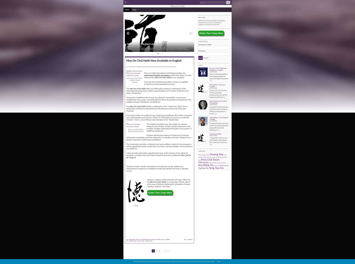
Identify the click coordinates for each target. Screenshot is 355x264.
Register (214, 162)
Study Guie (216, 165)
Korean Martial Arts (208, 157)
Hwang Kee (170, 66)
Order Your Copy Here (160, 192)
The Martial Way (215, 134)
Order (174, 66)
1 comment (189, 239)
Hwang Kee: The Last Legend (142, 43)
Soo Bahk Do (205, 165)
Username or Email (204, 44)
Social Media (223, 162)
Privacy (210, 162)
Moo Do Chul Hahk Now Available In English (154, 62)
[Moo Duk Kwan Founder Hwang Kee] (203, 104)
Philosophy (160, 239)
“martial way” (173, 106)
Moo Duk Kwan (152, 239)
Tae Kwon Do (133, 241)
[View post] (159, 33)
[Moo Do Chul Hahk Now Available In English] (203, 72)
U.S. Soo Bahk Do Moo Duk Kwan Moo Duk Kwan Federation (142, 66)
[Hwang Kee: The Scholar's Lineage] (203, 121)
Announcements (162, 66)
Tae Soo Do (140, 241)
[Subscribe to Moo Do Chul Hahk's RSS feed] (126, 2)
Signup (218, 162)
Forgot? (205, 58)
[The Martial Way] (203, 137)
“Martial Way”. (174, 120)
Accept (219, 261)
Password (201, 51)
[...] (211, 81)
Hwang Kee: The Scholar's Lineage (218, 118)
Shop (135, 10)
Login (214, 157)
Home (127, 10)
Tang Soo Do (149, 241)
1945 (199, 154)
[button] (128, 33)
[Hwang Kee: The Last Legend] (203, 88)
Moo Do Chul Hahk (141, 239)
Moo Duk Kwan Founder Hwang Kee (218, 102)
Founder (207, 154)
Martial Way (219, 157)
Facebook (203, 154)
